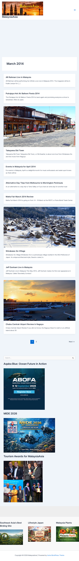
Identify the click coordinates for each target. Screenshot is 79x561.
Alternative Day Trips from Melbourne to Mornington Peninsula (34, 183)
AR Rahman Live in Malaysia (18, 77)
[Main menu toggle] (75, 10)
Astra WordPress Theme (55, 555)
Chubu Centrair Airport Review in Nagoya (24, 324)
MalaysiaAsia (10, 16)
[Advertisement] (39, 35)
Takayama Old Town (15, 150)
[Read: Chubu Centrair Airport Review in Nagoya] (40, 300)
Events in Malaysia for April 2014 (21, 166)
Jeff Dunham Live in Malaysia (19, 267)
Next (72, 342)
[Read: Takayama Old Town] (40, 126)
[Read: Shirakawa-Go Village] (40, 227)
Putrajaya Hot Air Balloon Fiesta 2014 (23, 93)
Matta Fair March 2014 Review (19, 196)
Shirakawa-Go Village (15, 251)
